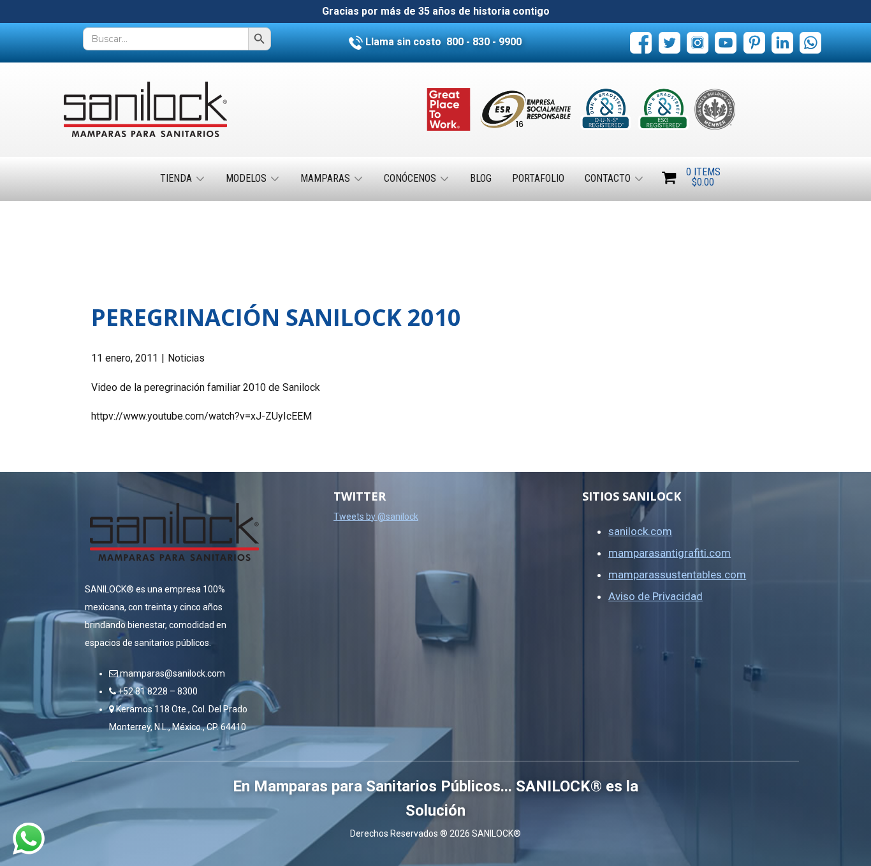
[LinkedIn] (782, 43)
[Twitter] (669, 43)
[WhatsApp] (810, 43)
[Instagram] (697, 43)
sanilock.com (640, 531)
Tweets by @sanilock (375, 516)
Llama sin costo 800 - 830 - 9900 (442, 42)
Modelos (246, 178)
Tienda (176, 178)
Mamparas (325, 178)
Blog (481, 178)
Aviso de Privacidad (655, 596)
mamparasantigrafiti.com (669, 553)
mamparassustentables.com (677, 574)
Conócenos (410, 178)
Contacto (608, 178)
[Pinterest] (754, 43)
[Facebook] (641, 43)
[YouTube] (725, 43)
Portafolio (538, 178)
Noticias (186, 358)
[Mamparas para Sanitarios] (145, 109)
